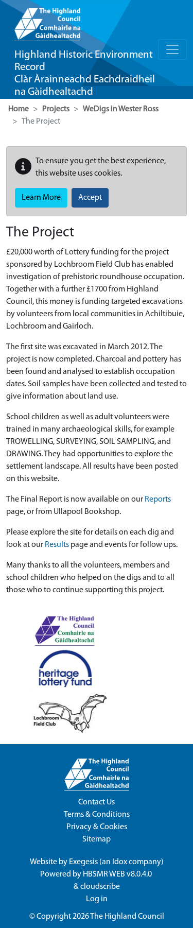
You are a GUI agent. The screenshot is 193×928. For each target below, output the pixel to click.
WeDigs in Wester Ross (121, 109)
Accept (90, 198)
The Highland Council (127, 917)
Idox (119, 862)
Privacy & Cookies (96, 827)
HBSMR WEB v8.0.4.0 (118, 874)
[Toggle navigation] (172, 49)
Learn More (41, 198)
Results (57, 545)
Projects (55, 109)
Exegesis (83, 862)
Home (18, 109)
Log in (97, 899)
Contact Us (96, 802)
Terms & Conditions (97, 815)
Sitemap (96, 839)
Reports (158, 499)
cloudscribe (100, 887)
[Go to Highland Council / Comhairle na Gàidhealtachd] (47, 20)
